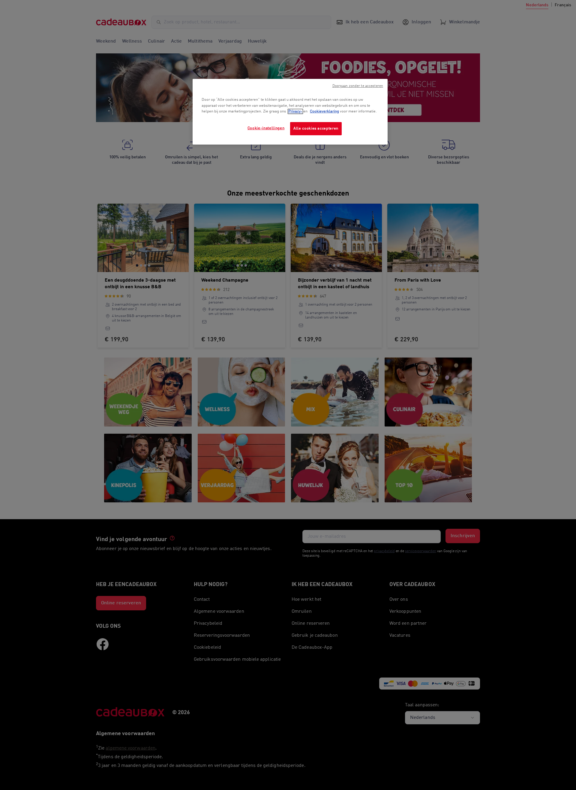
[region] (290, 112)
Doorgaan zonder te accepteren (357, 86)
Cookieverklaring (324, 111)
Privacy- (295, 111)
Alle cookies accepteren (315, 128)
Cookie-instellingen (266, 128)
